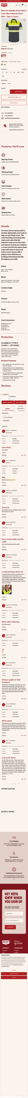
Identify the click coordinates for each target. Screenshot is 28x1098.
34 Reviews (9, 52)
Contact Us (4, 950)
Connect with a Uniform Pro (16, 129)
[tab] (8, 402)
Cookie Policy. (5, 966)
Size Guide (24, 69)
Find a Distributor (5, 107)
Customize (14, 970)
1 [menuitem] (12, 783)
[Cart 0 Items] (22, 5)
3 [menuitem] (15, 783)
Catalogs (16, 952)
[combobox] (14, 920)
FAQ (3, 952)
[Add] (8, 92)
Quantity (3, 88)
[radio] (12, 396)
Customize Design (13, 97)
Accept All (14, 977)
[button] (16, 5)
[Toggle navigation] (25, 5)
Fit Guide (16, 950)
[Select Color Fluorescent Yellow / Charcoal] (2, 64)
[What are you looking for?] (19, 5)
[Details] (25, 42)
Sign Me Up (10, 927)
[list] (14, 590)
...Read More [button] (10, 773)
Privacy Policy (17, 964)
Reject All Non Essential (14, 973)
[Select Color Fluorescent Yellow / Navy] (5, 64)
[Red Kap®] (4, 5)
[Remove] (2, 92)
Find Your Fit (14, 102)
